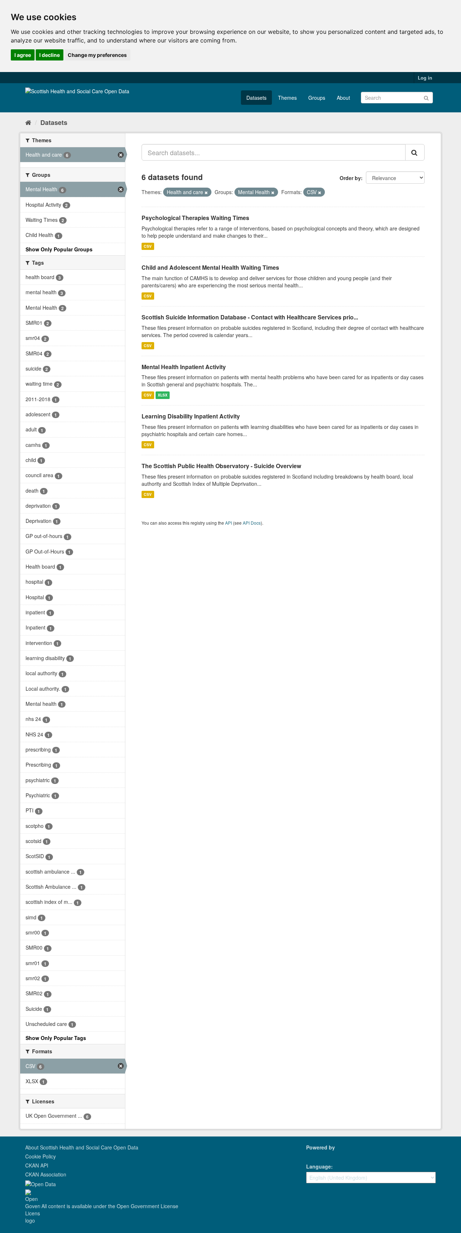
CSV (148, 246)
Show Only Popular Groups (59, 249)
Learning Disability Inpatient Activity (191, 416)
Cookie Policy (40, 1156)
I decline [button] (49, 55)
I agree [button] (22, 55)
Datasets (256, 97)
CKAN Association (45, 1174)
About (343, 97)
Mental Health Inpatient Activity (184, 367)
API (228, 523)
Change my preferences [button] (97, 55)
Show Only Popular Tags (56, 1037)
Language (318, 1166)
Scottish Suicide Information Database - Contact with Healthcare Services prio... (250, 317)
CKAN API (36, 1165)
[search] (415, 152)
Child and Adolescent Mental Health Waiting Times (210, 267)
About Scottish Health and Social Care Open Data (81, 1147)
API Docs (252, 523)
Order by (350, 177)
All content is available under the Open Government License (109, 1206)
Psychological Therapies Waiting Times (195, 218)
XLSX (162, 395)
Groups (316, 97)
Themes (287, 97)
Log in (425, 77)
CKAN (318, 1155)
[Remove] (206, 192)
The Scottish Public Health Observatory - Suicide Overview (221, 466)
